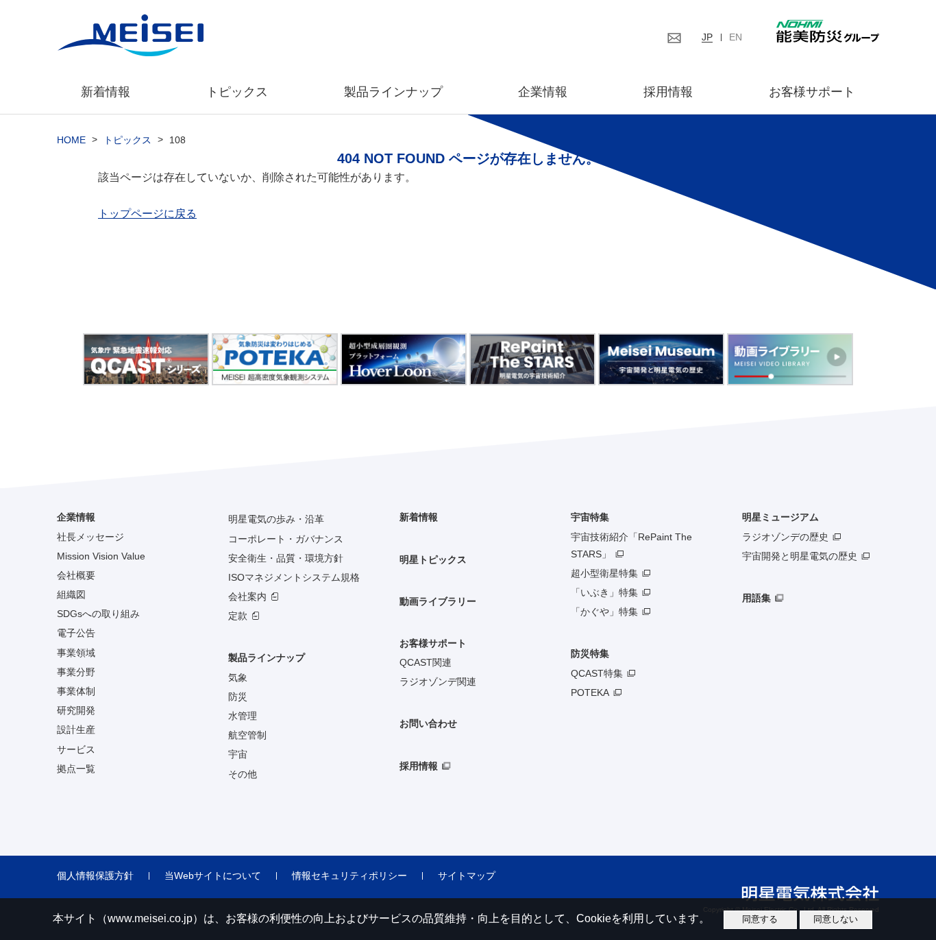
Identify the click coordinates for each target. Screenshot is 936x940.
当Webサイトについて (212, 875)
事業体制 (76, 691)
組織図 (71, 594)
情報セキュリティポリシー (349, 875)
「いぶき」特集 (604, 592)
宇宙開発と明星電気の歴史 (799, 556)
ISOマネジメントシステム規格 (294, 577)
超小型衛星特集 (604, 573)
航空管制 (247, 735)
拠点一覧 (76, 768)
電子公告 (76, 632)
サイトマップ (466, 875)
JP (707, 37)
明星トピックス (433, 559)
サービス (76, 749)
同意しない (835, 919)
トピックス (237, 92)
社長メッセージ (90, 536)
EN (735, 37)
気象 (237, 677)
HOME (71, 139)
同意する (760, 919)
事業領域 (76, 652)
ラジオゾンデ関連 (437, 681)
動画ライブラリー (437, 601)
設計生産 (76, 729)
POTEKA (590, 692)
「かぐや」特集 (604, 611)
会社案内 (247, 596)
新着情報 (105, 92)
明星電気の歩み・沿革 (276, 519)
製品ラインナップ (266, 657)
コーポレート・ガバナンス (285, 538)
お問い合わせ (428, 723)
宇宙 (237, 754)
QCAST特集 (597, 673)
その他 (242, 774)
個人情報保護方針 (95, 875)
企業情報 (542, 92)
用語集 (756, 597)
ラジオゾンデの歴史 (785, 536)
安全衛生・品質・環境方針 (285, 558)
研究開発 (76, 710)
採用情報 (668, 92)
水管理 (242, 715)
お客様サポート (812, 92)
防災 (237, 696)
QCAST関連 (425, 662)
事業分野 (76, 671)
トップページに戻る (147, 213)
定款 (237, 615)
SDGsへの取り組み (98, 613)
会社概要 (76, 575)
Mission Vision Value (101, 556)
